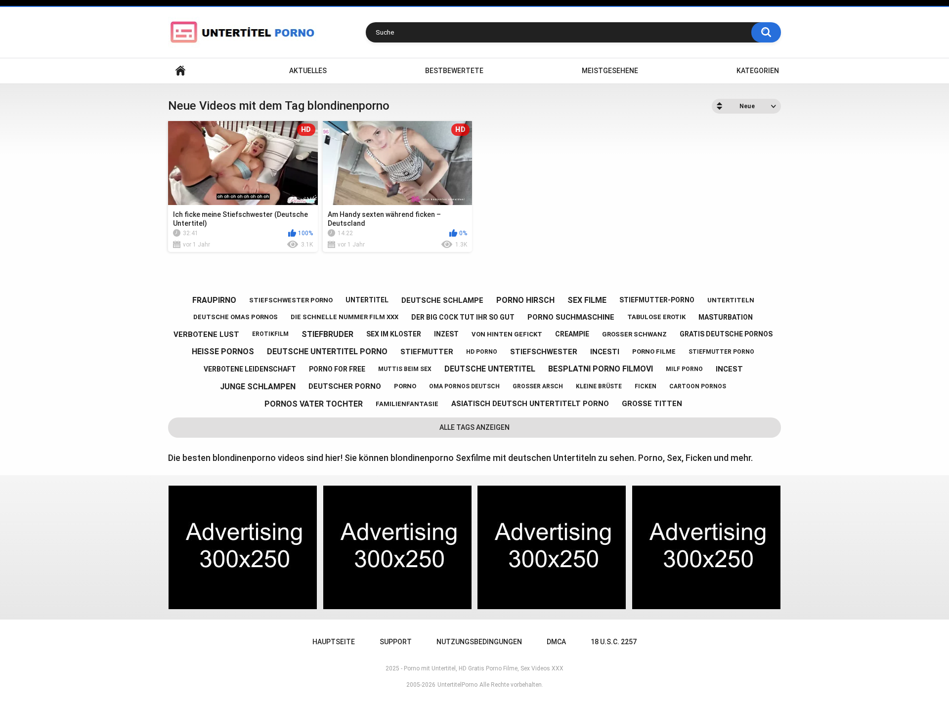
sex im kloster (393, 334)
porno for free (337, 369)
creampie (572, 334)
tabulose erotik (656, 317)
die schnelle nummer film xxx (344, 317)
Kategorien (757, 71)
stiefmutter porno (721, 351)
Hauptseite (180, 70)
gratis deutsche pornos (726, 334)
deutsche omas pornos (235, 317)
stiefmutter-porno (656, 300)
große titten (652, 403)
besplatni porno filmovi (600, 368)
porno (405, 386)
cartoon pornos (697, 386)
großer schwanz (634, 334)
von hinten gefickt (507, 334)
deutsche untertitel (489, 368)
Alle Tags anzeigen (474, 427)
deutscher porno (344, 386)
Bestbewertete (454, 71)
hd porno (481, 351)
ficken (645, 386)
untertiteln (730, 300)
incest (729, 369)
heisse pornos (223, 351)
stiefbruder (327, 334)
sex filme (586, 300)
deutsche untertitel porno (327, 351)
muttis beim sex (404, 369)
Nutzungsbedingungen (479, 642)
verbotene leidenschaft (250, 369)
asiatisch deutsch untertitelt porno (530, 403)
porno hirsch (525, 300)
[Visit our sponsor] (243, 547)
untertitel (366, 300)
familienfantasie (407, 404)
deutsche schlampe (442, 300)
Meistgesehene (610, 71)
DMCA (556, 642)
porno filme (654, 351)
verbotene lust (206, 334)
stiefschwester (543, 351)
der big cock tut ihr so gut (463, 317)
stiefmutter (426, 351)
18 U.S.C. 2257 (614, 642)
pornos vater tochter (313, 404)
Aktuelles (308, 71)
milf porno (684, 369)
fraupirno (214, 300)
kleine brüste (599, 386)
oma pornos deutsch (464, 386)
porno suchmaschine (570, 317)
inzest (446, 334)
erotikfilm (270, 334)
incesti (604, 351)
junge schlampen (258, 386)
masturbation (725, 317)
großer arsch (538, 386)
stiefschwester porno (291, 300)
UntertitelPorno (457, 684)
